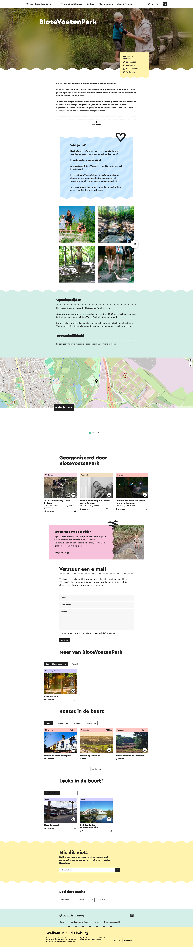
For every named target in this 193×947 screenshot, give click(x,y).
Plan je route (130, 72)
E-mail (102, 900)
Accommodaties (52, 793)
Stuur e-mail (130, 65)
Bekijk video (60, 553)
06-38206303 (131, 62)
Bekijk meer (96, 769)
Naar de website (132, 69)
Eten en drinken (70, 793)
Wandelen (77, 723)
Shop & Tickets (124, 4)
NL (157, 4)
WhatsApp (65, 900)
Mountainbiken (62, 723)
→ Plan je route (63, 407)
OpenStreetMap (181, 407)
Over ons (95, 922)
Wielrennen (91, 723)
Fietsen (48, 723)
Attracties (75, 664)
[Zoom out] (190, 362)
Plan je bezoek (106, 4)
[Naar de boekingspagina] (107, 509)
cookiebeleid (97, 939)
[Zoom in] (190, 360)
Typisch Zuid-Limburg (71, 4)
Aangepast (128, 940)
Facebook (80, 900)
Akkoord (117, 940)
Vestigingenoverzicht (79, 922)
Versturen (64, 640)
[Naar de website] (75, 511)
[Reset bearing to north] (190, 365)
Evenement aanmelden (113, 922)
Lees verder (96, 124)
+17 (134, 244)
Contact (63, 922)
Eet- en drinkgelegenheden (56, 664)
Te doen (90, 4)
